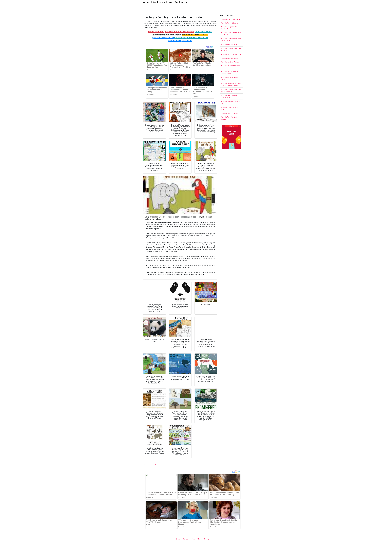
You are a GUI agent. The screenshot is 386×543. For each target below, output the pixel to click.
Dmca (178, 539)
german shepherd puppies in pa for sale (194, 35)
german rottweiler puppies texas (163, 38)
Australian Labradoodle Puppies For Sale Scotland (231, 90)
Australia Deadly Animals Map (230, 19)
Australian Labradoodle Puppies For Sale (231, 49)
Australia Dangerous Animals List (230, 102)
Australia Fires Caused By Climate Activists (229, 73)
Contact (185, 539)
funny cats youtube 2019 (156, 32)
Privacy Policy (196, 539)
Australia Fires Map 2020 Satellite (229, 118)
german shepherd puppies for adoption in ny (180, 32)
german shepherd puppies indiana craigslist (167, 35)
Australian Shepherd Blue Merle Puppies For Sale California (231, 84)
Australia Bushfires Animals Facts (229, 79)
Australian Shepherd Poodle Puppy (230, 108)
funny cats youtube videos (203, 32)
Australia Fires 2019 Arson (229, 113)
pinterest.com (154, 465)
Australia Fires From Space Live (231, 54)
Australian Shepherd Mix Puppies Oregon (229, 28)
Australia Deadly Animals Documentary (229, 96)
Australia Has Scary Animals (230, 62)
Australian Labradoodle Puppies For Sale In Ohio (231, 40)
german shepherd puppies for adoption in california (191, 38)
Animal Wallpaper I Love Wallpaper (165, 2)
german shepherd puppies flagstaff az (180, 41)
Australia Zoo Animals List (229, 58)
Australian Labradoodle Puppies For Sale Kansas (231, 34)
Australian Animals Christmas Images (230, 67)
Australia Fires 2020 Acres (229, 23)
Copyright (207, 539)
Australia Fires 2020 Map (229, 45)
